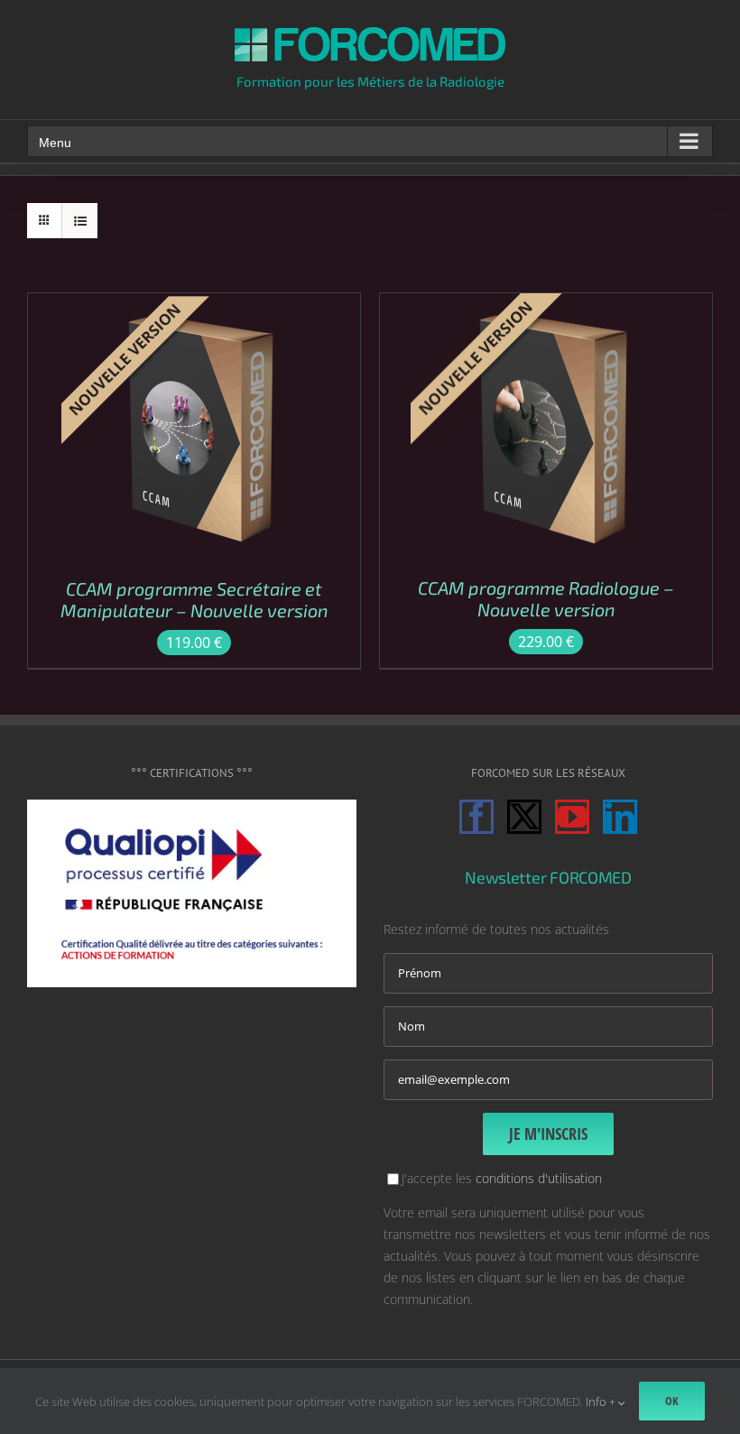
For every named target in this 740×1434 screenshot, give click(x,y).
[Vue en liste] (79, 220)
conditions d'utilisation (539, 1178)
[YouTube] (572, 817)
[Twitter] (524, 817)
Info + (602, 1401)
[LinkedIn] (620, 817)
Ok (672, 1400)
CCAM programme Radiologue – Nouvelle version (546, 598)
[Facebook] (476, 817)
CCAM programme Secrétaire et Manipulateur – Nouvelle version (194, 599)
